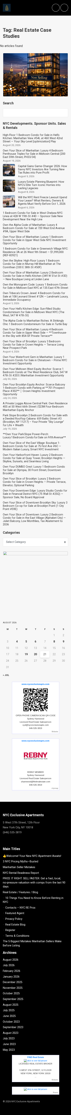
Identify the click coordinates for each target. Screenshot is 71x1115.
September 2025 (13, 999)
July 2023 (9, 1038)
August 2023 (10, 1033)
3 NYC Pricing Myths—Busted (20, 861)
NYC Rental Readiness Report (21, 873)
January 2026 (11, 976)
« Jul (6, 675)
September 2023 (13, 1027)
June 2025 (9, 1016)
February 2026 (11, 971)
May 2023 (9, 1050)
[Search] (63, 112)
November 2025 (13, 988)
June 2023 (9, 1044)
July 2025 (9, 1010)
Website (55, 732)
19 (26, 654)
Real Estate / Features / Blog (20, 892)
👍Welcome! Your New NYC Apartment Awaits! (32, 856)
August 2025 (10, 1004)
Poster (55, 1093)
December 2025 (12, 982)
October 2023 (11, 1021)
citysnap (54, 788)
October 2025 (11, 993)
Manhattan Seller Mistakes (19, 867)
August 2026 (10, 959)
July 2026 (9, 965)
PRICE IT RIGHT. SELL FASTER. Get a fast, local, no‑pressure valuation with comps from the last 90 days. (34, 882)
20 (35, 654)
